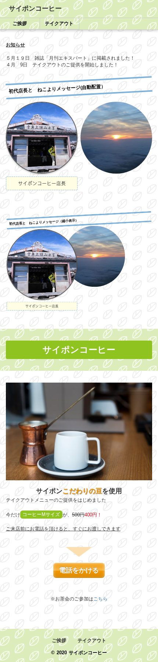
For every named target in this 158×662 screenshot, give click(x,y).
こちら (100, 599)
